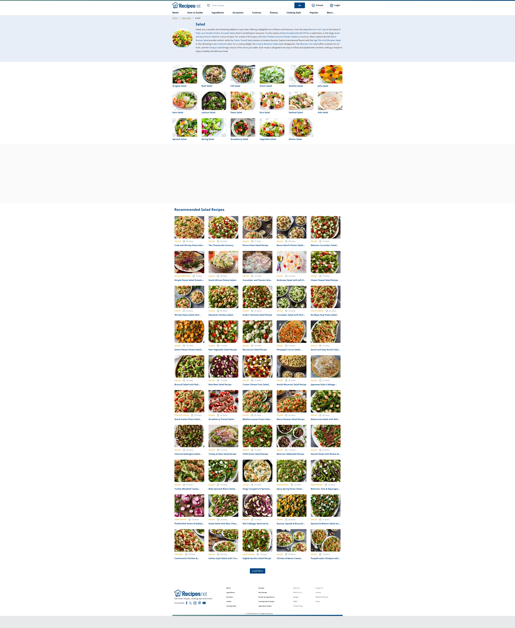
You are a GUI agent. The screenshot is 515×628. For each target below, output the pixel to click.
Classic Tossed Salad (243, 40)
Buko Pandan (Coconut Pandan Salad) (279, 36)
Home (175, 18)
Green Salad (266, 86)
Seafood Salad (296, 112)
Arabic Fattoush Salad (222, 44)
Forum (319, 5)
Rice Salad (265, 112)
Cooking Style (231, 606)
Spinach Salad (179, 139)
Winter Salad (295, 139)
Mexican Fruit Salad (309, 44)
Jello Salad (323, 86)
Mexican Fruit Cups (317, 29)
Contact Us (319, 588)
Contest (318, 592)
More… (330, 12)
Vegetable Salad (268, 139)
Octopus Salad (215, 47)
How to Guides (195, 12)
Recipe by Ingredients (266, 597)
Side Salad (323, 112)
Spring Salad (208, 139)
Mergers (296, 597)
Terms (318, 601)
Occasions (238, 12)
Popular (314, 12)
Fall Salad (235, 86)
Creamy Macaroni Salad (267, 44)
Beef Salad (207, 86)
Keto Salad (177, 112)
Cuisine (228, 601)
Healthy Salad (296, 86)
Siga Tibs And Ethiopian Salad (327, 40)
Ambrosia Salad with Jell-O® (293, 33)
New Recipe (262, 592)
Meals (228, 588)
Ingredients (218, 12)
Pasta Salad (236, 112)
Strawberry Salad (239, 139)
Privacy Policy (298, 606)
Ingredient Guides (265, 606)
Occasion (229, 597)
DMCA (295, 601)
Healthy (261, 588)
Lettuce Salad (208, 112)
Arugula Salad (179, 86)
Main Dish (186, 18)
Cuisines (256, 12)
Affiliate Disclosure (322, 597)
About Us (296, 588)
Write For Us (297, 592)
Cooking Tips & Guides (266, 601)
